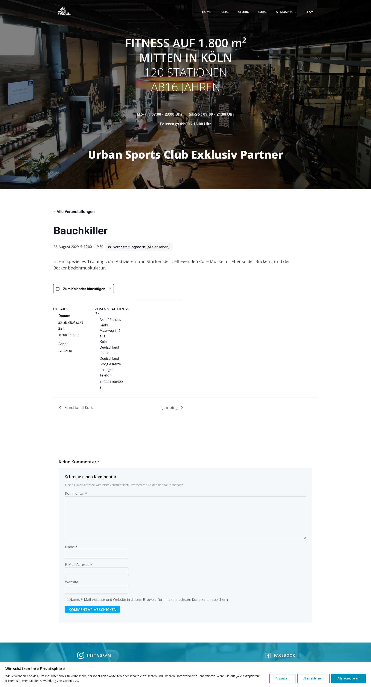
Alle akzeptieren (348, 678)
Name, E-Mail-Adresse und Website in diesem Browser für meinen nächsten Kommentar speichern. (148, 599)
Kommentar (76, 493)
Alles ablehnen (313, 678)
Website (71, 582)
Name (71, 547)
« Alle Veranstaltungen (74, 211)
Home (206, 12)
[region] (185, 674)
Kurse (262, 12)
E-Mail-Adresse (78, 564)
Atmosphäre (286, 12)
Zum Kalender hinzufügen (84, 288)
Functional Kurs (78, 407)
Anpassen (282, 678)
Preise (224, 12)
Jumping (65, 350)
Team (309, 12)
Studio (243, 12)
